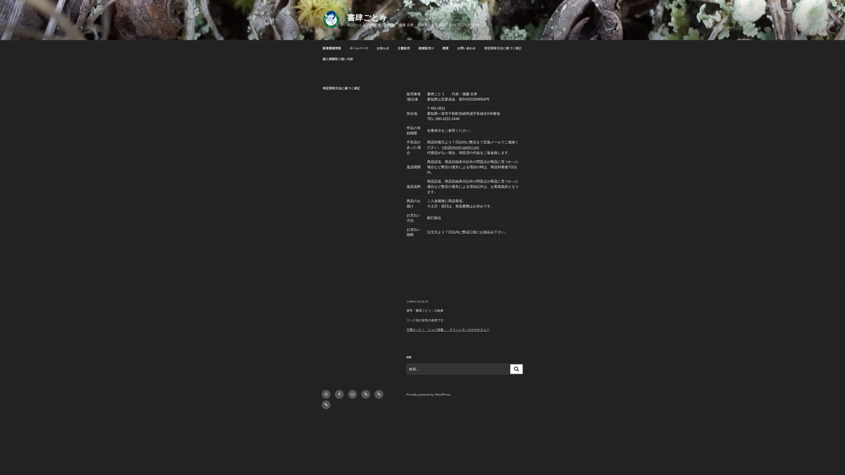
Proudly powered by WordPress (428, 394)
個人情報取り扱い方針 (338, 59)
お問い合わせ (466, 48)
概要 (446, 48)
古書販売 (404, 48)
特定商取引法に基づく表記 (502, 48)
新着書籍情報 (332, 48)
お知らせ (383, 48)
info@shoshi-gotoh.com (460, 147)
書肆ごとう (367, 17)
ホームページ (359, 48)
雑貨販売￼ (426, 48)
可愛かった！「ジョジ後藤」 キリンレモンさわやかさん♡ (448, 329)
